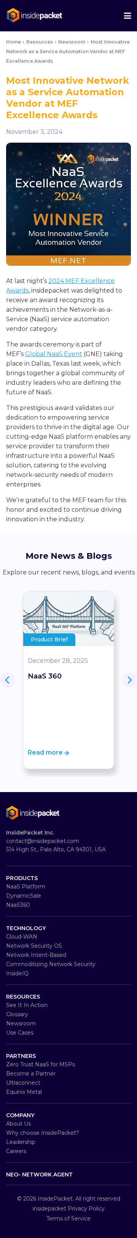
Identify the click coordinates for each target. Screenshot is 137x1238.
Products (22, 878)
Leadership (20, 1142)
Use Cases (19, 1032)
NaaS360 (18, 904)
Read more (46, 752)
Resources (23, 996)
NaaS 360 (45, 676)
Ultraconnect (23, 1082)
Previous (129, 680)
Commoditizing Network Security (51, 964)
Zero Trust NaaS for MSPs (40, 1064)
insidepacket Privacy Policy (69, 1208)
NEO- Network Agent (39, 1174)
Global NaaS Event (53, 354)
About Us (18, 1123)
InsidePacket (55, 1198)
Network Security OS (34, 945)
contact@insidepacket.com (42, 841)
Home (13, 42)
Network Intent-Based (36, 955)
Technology (26, 928)
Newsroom (71, 42)
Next (7, 680)
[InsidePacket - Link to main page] (34, 17)
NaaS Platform (25, 886)
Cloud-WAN (21, 936)
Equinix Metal (24, 1091)
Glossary (17, 1014)
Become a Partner (31, 1073)
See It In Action (27, 1005)
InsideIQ (17, 973)
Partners (21, 1056)
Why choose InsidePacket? (42, 1132)
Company (20, 1115)
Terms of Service (68, 1218)
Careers (16, 1151)
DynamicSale (23, 895)
